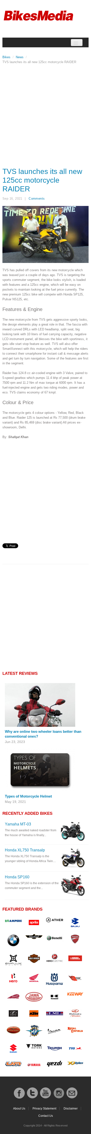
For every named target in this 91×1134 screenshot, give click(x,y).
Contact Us (45, 1116)
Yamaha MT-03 (18, 824)
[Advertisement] (45, 114)
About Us (19, 1108)
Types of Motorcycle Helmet (28, 796)
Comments (37, 198)
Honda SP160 (17, 877)
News (20, 57)
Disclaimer (71, 1108)
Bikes (6, 57)
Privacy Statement (44, 1108)
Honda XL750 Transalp (25, 850)
